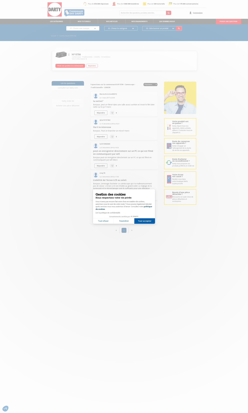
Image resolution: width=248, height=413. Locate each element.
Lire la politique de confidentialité (108, 213)
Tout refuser (103, 221)
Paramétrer (124, 221)
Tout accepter (144, 221)
